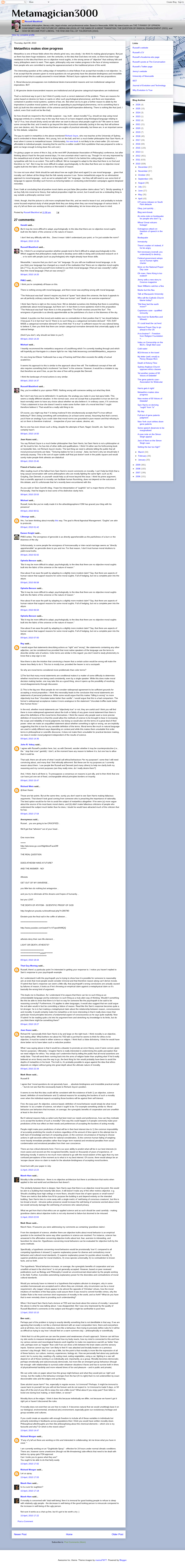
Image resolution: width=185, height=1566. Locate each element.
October (142, 175)
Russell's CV (138, 52)
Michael (24, 344)
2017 (138, 140)
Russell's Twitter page (142, 66)
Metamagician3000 (55, 13)
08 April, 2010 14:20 (30, 274)
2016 (138, 144)
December (143, 167)
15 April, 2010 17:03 (30, 1477)
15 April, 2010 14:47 (30, 1430)
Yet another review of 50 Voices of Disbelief (149, 374)
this (56, 520)
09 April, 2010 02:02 (30, 555)
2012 (138, 156)
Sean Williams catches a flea (151, 286)
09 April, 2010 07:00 (30, 637)
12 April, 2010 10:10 (30, 1312)
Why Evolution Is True (142, 90)
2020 (138, 128)
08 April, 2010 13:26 (30, 241)
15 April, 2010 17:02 (30, 1464)
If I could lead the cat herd (149, 323)
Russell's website (140, 48)
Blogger (123, 1560)
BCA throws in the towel (148, 352)
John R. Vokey (28, 744)
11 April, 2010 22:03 (30, 1217)
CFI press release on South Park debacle (150, 203)
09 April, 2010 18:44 (30, 960)
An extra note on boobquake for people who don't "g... (151, 217)
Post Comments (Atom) (75, 1542)
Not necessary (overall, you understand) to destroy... (150, 253)
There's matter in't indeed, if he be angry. (150, 246)
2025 (138, 108)
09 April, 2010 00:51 (30, 511)
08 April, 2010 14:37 (30, 380)
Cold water (142, 348)
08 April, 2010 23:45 (30, 461)
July (140, 187)
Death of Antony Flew (147, 363)
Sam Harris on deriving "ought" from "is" (148, 406)
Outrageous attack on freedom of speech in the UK (150, 231)
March (141, 452)
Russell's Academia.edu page (146, 57)
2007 (138, 472)
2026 (138, 104)
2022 (138, 120)
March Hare (26, 1175)
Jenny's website (140, 71)
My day (141, 411)
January (142, 460)
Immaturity (142, 241)
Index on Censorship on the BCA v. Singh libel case (150, 343)
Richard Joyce (71, 136)
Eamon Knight (28, 533)
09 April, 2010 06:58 (30, 582)
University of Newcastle (143, 76)
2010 (138, 164)
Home (69, 1534)
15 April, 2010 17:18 (30, 1491)
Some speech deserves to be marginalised (151, 429)
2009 (138, 465)
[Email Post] (58, 212)
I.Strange (25, 516)
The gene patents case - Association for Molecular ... (150, 382)
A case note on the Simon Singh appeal (149, 435)
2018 (138, 136)
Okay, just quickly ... (147, 208)
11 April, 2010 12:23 (30, 1170)
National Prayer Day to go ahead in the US (149, 328)
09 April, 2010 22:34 (30, 1069)
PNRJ (23, 280)
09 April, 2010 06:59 (30, 610)
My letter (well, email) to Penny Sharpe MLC (148, 357)
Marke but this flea (146, 290)
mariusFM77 (101, 1560)
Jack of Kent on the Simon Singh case (150, 441)
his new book (72, 141)
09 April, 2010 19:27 (30, 1024)
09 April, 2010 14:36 (30, 738)
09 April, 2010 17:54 (30, 814)
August (141, 183)
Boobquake (143, 237)
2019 (138, 132)
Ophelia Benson (28, 560)
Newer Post (20, 1534)
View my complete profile (23, 35)
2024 (138, 112)
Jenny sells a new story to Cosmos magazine (149, 280)
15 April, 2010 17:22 (30, 1515)
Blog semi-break (145, 212)
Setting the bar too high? (149, 447)
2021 (138, 124)
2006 (138, 476)
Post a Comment (25, 1521)
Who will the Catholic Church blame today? (151, 299)
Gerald (24, 225)
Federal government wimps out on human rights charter (150, 260)
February (142, 456)
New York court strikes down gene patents (150, 422)
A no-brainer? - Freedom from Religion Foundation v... (150, 336)
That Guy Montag (29, 966)
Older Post (117, 1534)
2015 (138, 148)
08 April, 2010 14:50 (30, 433)
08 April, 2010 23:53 (30, 494)
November (143, 171)
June (140, 190)
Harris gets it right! (146, 388)
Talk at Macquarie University (150, 294)
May (140, 194)
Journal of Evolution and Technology (149, 85)
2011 (138, 159)
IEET (135, 81)
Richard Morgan (28, 1436)
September (143, 179)
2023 (138, 116)
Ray (22, 643)
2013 (138, 152)
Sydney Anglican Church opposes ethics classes (149, 368)
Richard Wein (27, 786)
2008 (138, 468)
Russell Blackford (33, 21)
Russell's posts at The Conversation (149, 62)
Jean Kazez (26, 1030)
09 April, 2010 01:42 (30, 527)
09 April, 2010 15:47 (30, 780)
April (140, 198)
